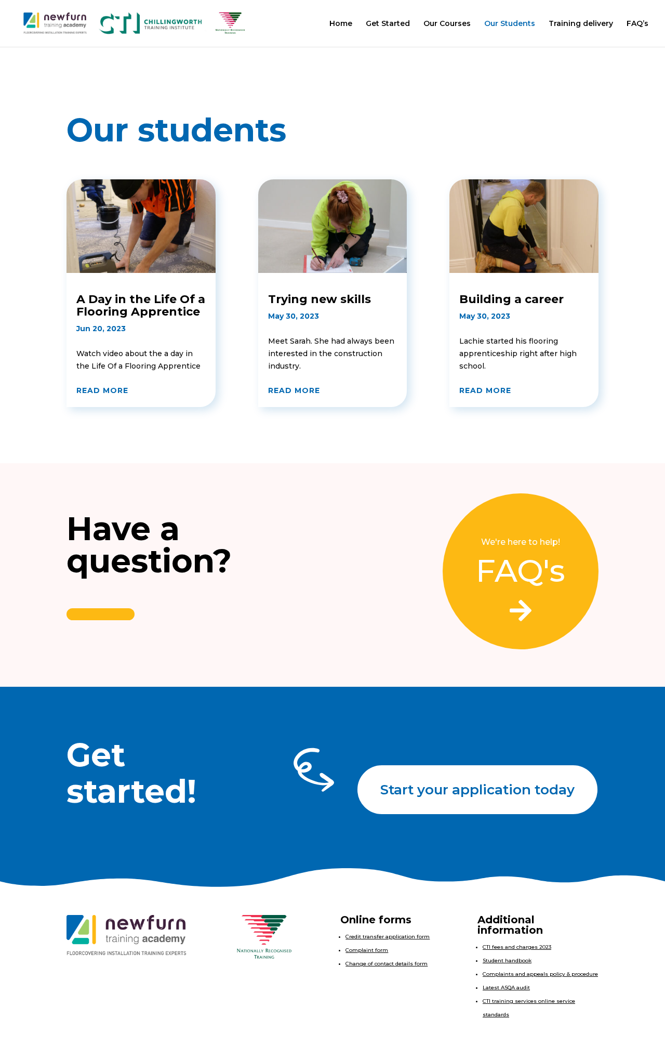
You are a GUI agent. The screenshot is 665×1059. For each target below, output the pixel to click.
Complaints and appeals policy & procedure (540, 974)
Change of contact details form (386, 963)
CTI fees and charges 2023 (517, 947)
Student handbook (507, 960)
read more (102, 390)
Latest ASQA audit (506, 987)
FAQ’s (637, 24)
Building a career (511, 299)
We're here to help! (520, 542)
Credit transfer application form (387, 936)
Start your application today (477, 789)
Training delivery (581, 24)
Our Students (509, 24)
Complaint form (366, 950)
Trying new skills (319, 299)
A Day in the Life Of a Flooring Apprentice (140, 305)
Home (340, 24)
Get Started (388, 24)
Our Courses (447, 24)
